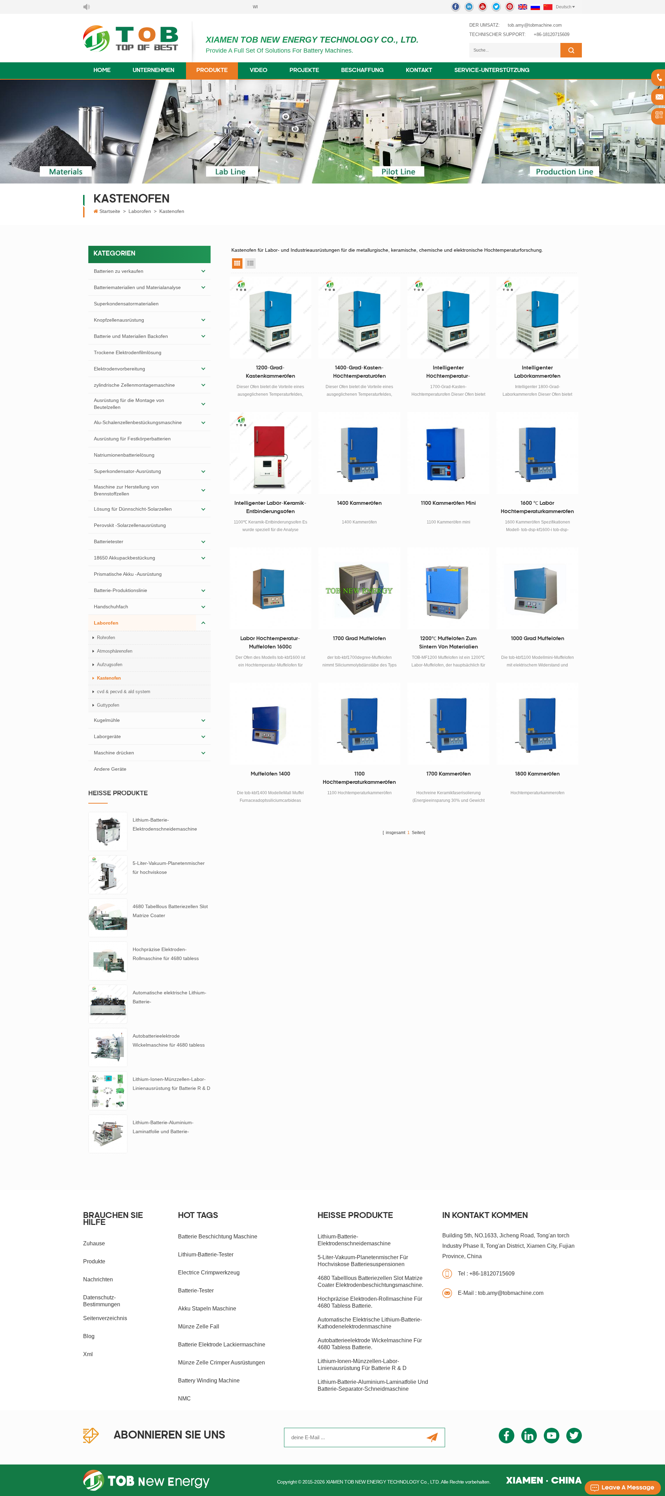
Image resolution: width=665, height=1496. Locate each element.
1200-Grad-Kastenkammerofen (270, 372)
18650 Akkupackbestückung (124, 558)
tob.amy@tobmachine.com (535, 25)
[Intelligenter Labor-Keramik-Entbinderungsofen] (271, 453)
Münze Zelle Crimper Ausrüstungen (221, 1362)
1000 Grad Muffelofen (537, 639)
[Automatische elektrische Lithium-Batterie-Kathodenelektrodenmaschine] (108, 1003)
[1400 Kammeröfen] (359, 453)
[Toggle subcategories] (203, 271)
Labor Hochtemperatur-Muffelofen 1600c (270, 643)
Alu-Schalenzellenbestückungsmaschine (138, 422)
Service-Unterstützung (492, 70)
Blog (89, 1336)
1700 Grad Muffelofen (359, 639)
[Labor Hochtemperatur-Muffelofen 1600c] (271, 588)
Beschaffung (362, 70)
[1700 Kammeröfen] (448, 724)
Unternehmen (153, 70)
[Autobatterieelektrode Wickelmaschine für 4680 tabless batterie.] (108, 1047)
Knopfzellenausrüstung (119, 320)
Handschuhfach (111, 606)
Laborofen (139, 211)
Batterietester (108, 541)
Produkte (212, 70)
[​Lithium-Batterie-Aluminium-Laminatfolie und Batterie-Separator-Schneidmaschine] (108, 1133)
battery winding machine (209, 1380)
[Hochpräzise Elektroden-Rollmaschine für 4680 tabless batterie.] (108, 960)
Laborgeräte (107, 736)
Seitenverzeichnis (105, 1318)
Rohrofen (106, 637)
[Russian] (535, 7)
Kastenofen (171, 211)
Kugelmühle (107, 720)
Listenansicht (250, 263)
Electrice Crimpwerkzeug (209, 1272)
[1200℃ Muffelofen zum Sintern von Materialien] (448, 588)
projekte (304, 70)
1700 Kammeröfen (448, 774)
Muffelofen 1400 (270, 774)
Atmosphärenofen (114, 651)
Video (258, 70)
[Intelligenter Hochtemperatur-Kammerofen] (448, 318)
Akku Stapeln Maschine (207, 1308)
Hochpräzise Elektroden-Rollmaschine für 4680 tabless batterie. (166, 955)
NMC (184, 1398)
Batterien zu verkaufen (118, 271)
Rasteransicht (237, 263)
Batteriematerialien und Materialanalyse (137, 287)
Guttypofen (108, 705)
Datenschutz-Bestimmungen (101, 1301)
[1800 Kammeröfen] (537, 724)
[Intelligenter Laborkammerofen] (537, 318)
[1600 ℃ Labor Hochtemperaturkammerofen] (537, 453)
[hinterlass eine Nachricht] (623, 1487)
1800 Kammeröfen (537, 774)
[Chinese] (547, 7)
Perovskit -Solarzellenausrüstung (130, 525)
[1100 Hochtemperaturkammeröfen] (359, 724)
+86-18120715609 (551, 34)
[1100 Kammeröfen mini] (448, 453)
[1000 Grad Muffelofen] (537, 588)
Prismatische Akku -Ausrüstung (128, 574)
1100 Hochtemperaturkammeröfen (359, 778)
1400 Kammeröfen (359, 503)
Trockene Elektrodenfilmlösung (127, 352)
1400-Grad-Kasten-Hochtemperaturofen (359, 372)
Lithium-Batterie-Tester (205, 1254)
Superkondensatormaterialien (126, 303)
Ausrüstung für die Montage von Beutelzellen (129, 403)
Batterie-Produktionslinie (120, 590)
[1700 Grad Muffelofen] (359, 588)
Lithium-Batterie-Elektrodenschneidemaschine (165, 824)
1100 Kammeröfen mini (448, 503)
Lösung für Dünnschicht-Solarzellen (133, 509)
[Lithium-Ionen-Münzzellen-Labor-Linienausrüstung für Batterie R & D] (108, 1090)
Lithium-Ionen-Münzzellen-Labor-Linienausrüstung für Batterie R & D (171, 1083)
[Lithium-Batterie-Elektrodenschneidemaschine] (108, 831)
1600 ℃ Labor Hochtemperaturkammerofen (537, 507)
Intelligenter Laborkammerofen (537, 372)
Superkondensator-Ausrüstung (127, 471)
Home (102, 70)
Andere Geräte (110, 769)
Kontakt (419, 70)
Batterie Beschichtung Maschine (217, 1236)
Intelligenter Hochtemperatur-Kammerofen (448, 373)
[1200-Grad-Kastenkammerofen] (271, 318)
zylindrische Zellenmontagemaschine (134, 385)
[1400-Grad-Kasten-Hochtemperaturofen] (359, 318)
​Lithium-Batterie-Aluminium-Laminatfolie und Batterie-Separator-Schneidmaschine (164, 1128)
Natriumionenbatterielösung (124, 455)
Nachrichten (98, 1279)
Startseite (109, 211)
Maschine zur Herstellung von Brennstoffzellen (126, 490)
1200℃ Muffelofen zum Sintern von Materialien (448, 643)
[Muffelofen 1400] (271, 724)
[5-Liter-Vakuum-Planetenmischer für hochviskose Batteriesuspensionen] (108, 874)
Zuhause (94, 1243)
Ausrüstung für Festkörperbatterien (132, 438)
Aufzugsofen (109, 664)
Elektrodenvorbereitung (119, 368)
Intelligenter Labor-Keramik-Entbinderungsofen (270, 507)
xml (88, 1354)
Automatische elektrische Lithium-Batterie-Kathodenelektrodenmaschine (169, 998)
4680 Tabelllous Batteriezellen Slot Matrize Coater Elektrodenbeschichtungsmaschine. (171, 912)
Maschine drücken (114, 752)
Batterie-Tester (196, 1290)
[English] (522, 7)
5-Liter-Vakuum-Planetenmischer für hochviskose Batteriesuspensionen (169, 868)
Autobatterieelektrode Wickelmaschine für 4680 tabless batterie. (169, 1041)
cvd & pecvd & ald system (123, 691)
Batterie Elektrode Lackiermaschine (221, 1344)
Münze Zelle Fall (198, 1326)
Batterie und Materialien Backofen (131, 336)
